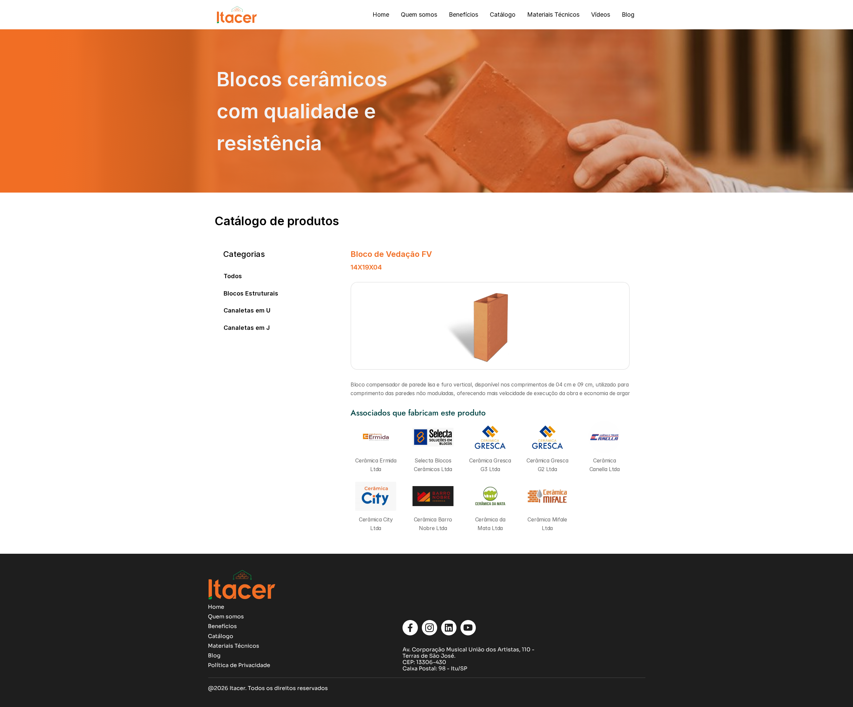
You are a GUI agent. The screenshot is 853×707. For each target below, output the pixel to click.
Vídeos (600, 14)
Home (381, 14)
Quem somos (419, 14)
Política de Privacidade (239, 665)
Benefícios (463, 14)
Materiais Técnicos (553, 14)
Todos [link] (233, 276)
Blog (628, 14)
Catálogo (502, 14)
